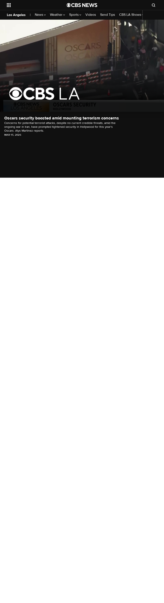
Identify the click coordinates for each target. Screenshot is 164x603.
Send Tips (107, 15)
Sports (74, 15)
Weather (56, 15)
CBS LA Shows (130, 15)
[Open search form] (153, 5)
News (39, 15)
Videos (90, 15)
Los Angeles (16, 15)
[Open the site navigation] (32, 5)
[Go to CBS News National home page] (82, 5)
